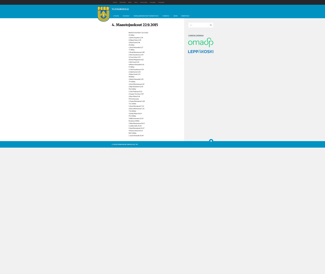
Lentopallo (153, 2)
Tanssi (136, 2)
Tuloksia (126, 16)
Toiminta (165, 16)
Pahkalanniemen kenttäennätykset (146, 16)
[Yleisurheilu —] (103, 14)
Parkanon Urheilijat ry (127, 144)
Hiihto (130, 2)
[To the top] (211, 141)
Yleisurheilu (123, 2)
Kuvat (176, 16)
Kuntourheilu (143, 2)
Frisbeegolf (161, 2)
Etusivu (115, 2)
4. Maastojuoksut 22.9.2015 (135, 25)
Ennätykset (185, 16)
